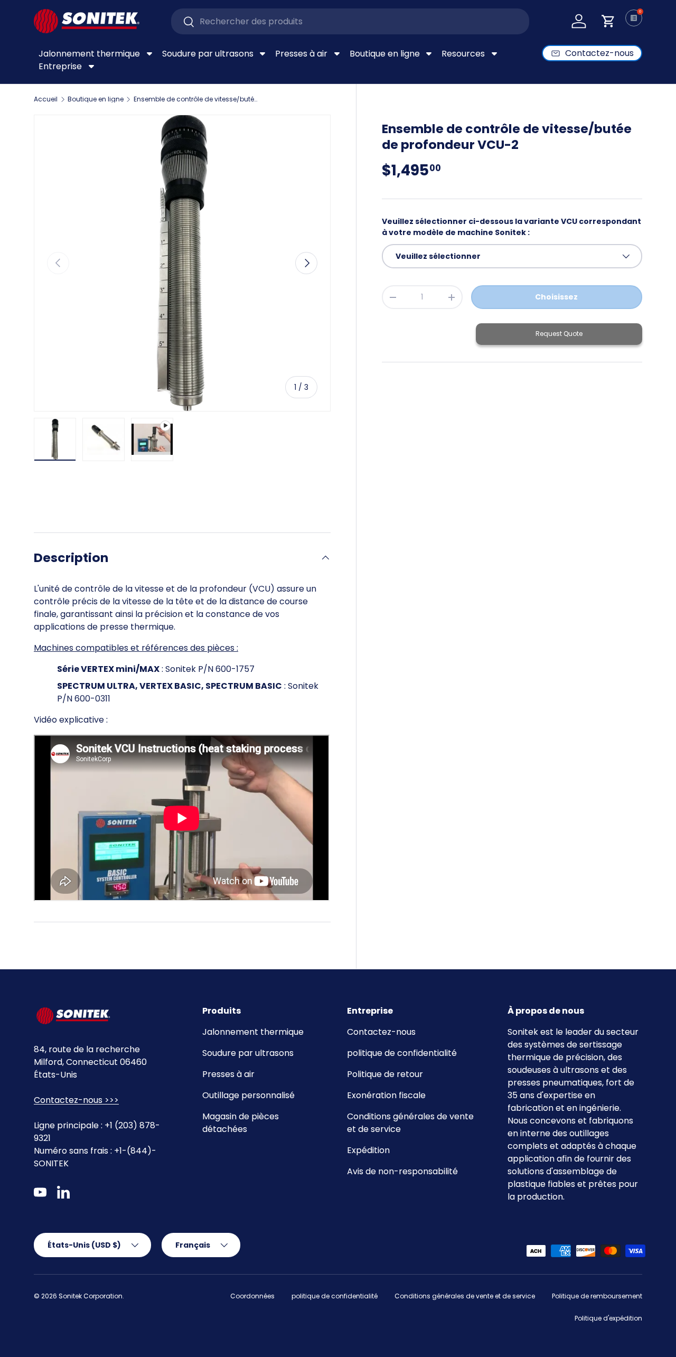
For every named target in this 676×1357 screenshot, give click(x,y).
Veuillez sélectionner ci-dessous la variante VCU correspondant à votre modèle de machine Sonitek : (511, 227)
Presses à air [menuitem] (301, 54)
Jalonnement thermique (253, 1032)
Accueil (46, 99)
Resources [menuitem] (463, 54)
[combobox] (350, 21)
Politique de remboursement (597, 1296)
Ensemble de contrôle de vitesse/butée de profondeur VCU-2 (197, 99)
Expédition (368, 1150)
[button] (608, 21)
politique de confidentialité (402, 1053)
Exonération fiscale (386, 1095)
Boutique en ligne (96, 99)
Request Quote (559, 333)
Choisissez (556, 297)
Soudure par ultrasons (248, 1053)
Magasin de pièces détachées (240, 1122)
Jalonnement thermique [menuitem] (89, 54)
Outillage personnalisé (248, 1095)
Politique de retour (385, 1074)
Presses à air (228, 1074)
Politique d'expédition (608, 1318)
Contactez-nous (381, 1032)
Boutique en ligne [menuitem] (385, 54)
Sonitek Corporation (91, 1296)
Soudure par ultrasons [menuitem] (207, 54)
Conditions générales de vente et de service (465, 1296)
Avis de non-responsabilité (402, 1171)
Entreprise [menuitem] (60, 66)
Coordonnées (252, 1296)
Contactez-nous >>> (76, 1100)
